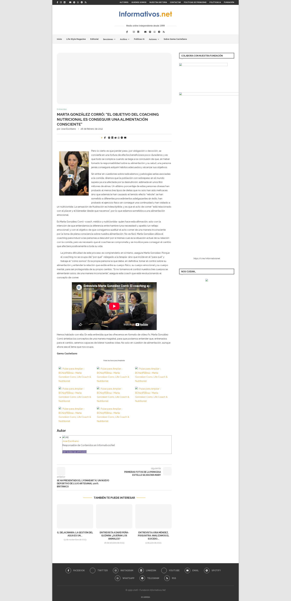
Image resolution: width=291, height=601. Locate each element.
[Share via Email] (125, 137)
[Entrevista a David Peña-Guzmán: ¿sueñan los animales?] (114, 516)
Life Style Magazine (76, 39)
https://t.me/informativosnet (207, 258)
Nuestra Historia (158, 2)
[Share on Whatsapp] (119, 137)
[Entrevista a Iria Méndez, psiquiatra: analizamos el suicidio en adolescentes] (153, 516)
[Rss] (85, 2)
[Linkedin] (64, 2)
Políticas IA (215, 2)
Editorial (94, 39)
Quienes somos (138, 2)
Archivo (123, 39)
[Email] (70, 2)
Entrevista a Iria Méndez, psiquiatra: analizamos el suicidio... (153, 535)
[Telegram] (82, 2)
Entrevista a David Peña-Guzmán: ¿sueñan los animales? (114, 535)
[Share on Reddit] (115, 137)
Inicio (59, 39)
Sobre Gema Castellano (175, 39)
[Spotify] (74, 2)
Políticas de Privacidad (195, 2)
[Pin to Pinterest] (109, 137)
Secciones (108, 39)
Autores (124, 2)
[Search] (232, 39)
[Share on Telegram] (122, 137)
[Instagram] (61, 2)
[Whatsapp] (78, 2)
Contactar (175, 2)
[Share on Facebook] (105, 137)
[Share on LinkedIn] (112, 137)
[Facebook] (57, 2)
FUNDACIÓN (229, 2)
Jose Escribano (68, 129)
